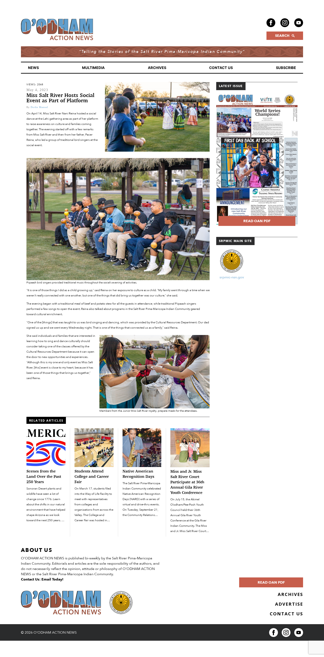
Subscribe (286, 67)
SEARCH (282, 35)
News (33, 67)
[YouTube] (298, 22)
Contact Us (221, 67)
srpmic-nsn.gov (232, 277)
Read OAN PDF (256, 221)
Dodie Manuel (39, 107)
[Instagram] (284, 22)
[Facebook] (270, 22)
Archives (157, 67)
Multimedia (93, 67)
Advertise (289, 604)
